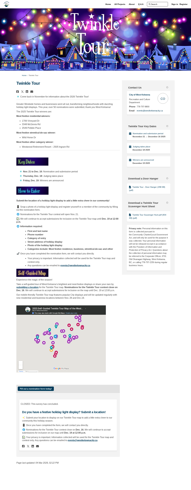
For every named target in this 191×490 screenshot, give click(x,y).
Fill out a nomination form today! (36, 389)
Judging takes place (141, 146)
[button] (18, 91)
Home (24, 75)
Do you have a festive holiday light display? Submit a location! (63, 412)
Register (184, 4)
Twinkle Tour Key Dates (142, 126)
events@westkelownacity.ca (150, 110)
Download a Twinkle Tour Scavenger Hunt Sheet (143, 205)
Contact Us (135, 87)
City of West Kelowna (139, 94)
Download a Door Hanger (143, 178)
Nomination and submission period (148, 133)
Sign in (174, 4)
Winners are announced (143, 160)
